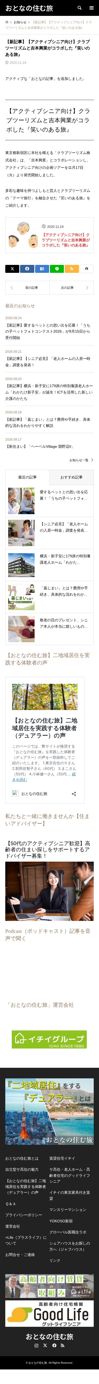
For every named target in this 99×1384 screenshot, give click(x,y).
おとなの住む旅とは (22, 1158)
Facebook (54, 1345)
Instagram (36, 1345)
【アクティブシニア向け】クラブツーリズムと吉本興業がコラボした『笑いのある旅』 (66, 240)
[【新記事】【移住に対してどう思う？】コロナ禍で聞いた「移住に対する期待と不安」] (27, 288)
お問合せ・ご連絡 (20, 1254)
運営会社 (12, 1226)
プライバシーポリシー (23, 1215)
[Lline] (57, 269)
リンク (54, 1260)
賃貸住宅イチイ (62, 1158)
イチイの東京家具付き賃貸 (69, 1195)
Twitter (45, 1345)
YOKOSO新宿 (61, 1221)
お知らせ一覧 (78, 460)
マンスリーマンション (67, 1209)
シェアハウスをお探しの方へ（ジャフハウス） (69, 1246)
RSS (62, 1345)
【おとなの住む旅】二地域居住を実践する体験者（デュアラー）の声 (25, 1187)
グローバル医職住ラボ (67, 1232)
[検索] (79, 8)
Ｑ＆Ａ (10, 1204)
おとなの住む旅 (49, 1336)
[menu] (91, 8)
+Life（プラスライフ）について (26, 1240)
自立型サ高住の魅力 (22, 1169)
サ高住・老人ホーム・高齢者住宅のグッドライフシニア (69, 1175)
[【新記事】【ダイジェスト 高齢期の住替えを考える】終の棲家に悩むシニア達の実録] (72, 288)
